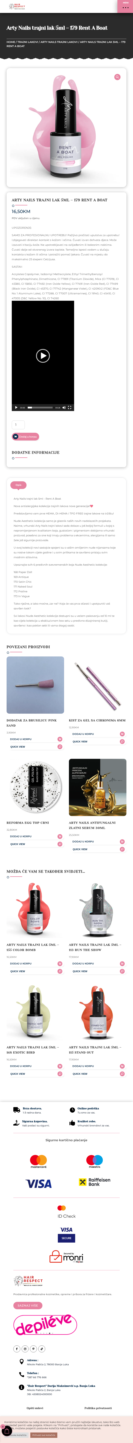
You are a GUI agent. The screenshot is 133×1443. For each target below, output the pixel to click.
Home (11, 42)
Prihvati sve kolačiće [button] (43, 1435)
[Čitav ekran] (69, 407)
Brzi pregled (35, 747)
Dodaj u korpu (28, 436)
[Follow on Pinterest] (33, 1348)
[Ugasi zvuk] (64, 407)
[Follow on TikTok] (41, 1348)
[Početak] (16, 407)
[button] (125, 6)
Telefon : (33, 1373)
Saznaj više (28, 1305)
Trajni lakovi (27, 42)
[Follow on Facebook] (16, 1348)
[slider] (40, 407)
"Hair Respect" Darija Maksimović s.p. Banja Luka (61, 1386)
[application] (43, 356)
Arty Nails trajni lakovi (59, 42)
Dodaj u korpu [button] (21, 739)
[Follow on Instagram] (25, 1348)
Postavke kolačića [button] (16, 1435)
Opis (18, 485)
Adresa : (32, 1360)
